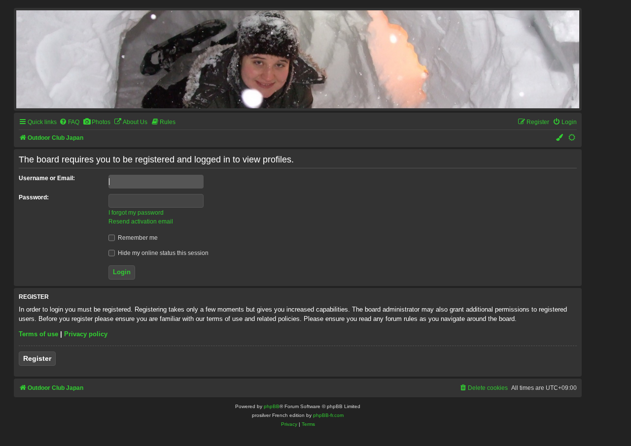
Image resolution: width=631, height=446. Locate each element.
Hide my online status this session (162, 253)
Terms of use (38, 334)
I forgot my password (136, 212)
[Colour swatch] (560, 138)
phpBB (272, 406)
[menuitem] (69, 122)
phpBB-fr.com (328, 415)
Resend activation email (140, 221)
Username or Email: (47, 178)
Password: (34, 197)
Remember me (137, 237)
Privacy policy (85, 334)
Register (37, 358)
